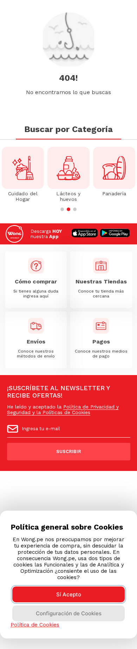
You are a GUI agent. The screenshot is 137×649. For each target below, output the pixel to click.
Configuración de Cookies (69, 613)
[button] (62, 209)
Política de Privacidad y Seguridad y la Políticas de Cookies (63, 409)
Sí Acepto (68, 594)
